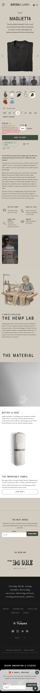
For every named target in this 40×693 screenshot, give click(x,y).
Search (26, 613)
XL (26, 113)
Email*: (5, 684)
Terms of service (29, 650)
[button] (2, 56)
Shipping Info (18, 609)
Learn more (20, 492)
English (4, 691)
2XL (30, 113)
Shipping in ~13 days (10, 144)
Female (29, 128)
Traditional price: (8, 126)
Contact (6, 609)
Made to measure (9, 117)
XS (10, 113)
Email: (14, 531)
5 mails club (32, 609)
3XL (35, 113)
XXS (4, 113)
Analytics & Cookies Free (13, 650)
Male (22, 128)
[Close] (37, 672)
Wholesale (15, 613)
